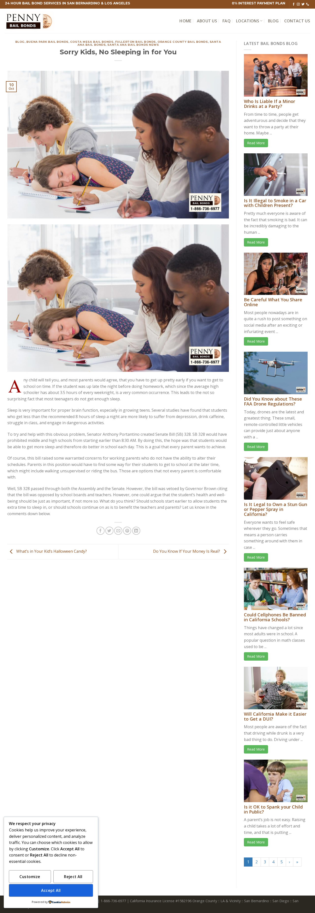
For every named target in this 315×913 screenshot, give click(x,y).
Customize (29, 876)
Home (185, 21)
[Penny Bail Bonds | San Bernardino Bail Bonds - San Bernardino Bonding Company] (29, 21)
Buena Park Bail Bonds (47, 41)
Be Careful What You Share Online (273, 302)
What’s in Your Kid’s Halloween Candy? (51, 551)
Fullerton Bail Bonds (135, 41)
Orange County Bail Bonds (183, 41)
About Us (207, 21)
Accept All (51, 890)
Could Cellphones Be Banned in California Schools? (275, 617)
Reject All (73, 876)
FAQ (226, 21)
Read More (256, 143)
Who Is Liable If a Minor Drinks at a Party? (269, 103)
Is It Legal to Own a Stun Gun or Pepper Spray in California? (275, 509)
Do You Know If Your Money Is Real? (187, 551)
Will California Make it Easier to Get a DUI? (275, 716)
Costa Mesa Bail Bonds (91, 41)
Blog (273, 21)
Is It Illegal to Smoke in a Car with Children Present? (275, 203)
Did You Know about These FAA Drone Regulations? (273, 401)
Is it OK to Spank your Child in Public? (273, 809)
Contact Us (297, 21)
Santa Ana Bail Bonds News (133, 44)
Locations (247, 21)
